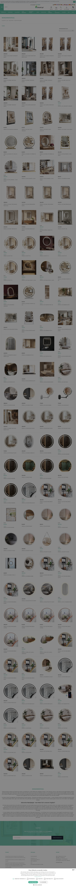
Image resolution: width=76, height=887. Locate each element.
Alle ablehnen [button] (43, 882)
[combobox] (73, 869)
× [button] (74, 869)
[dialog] (38, 877)
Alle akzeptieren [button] (33, 882)
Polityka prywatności (38, 876)
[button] (38, 885)
